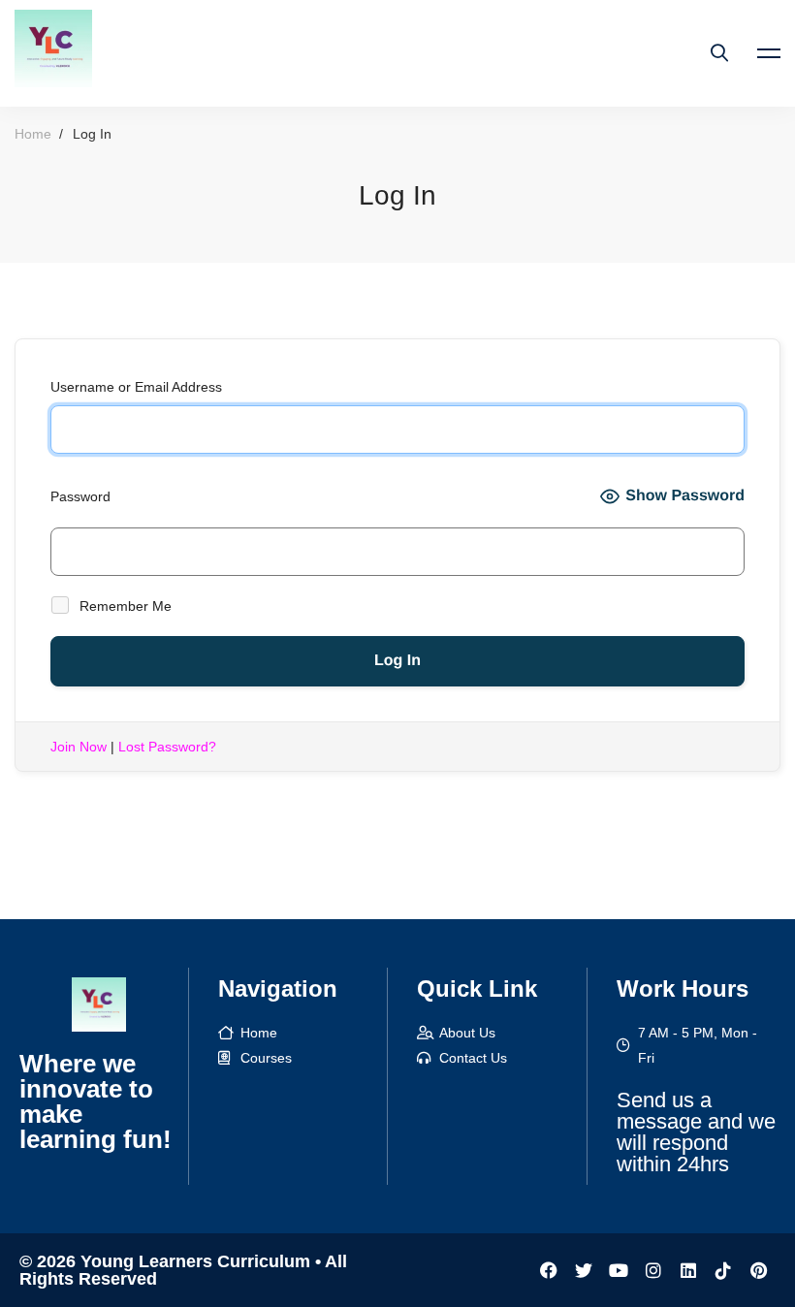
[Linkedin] (688, 1270)
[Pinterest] (758, 1270)
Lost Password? (167, 746)
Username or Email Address (136, 387)
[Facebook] (548, 1270)
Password (80, 496)
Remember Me (124, 606)
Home (33, 134)
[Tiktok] (723, 1270)
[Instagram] (653, 1270)
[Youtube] (618, 1270)
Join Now (78, 746)
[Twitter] (583, 1270)
